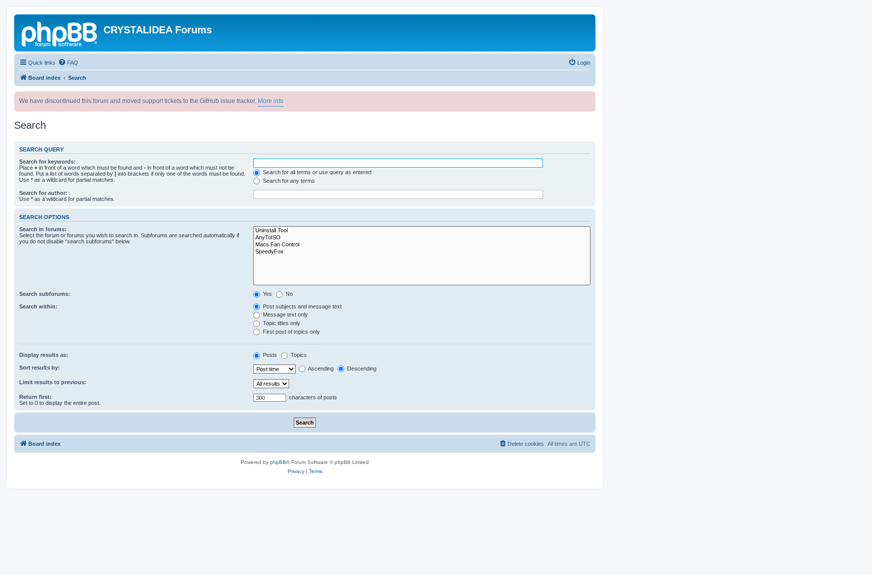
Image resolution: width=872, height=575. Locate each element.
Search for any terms (288, 181)
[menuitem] (68, 63)
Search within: (38, 306)
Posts (269, 355)
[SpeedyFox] (421, 251)
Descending (361, 368)
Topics (298, 355)
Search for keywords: (47, 162)
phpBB (278, 462)
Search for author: (43, 193)
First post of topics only (290, 332)
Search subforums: (44, 294)
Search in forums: (43, 229)
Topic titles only (280, 323)
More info (271, 100)
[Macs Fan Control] (421, 244)
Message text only (284, 314)
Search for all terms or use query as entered (316, 172)
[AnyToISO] (421, 237)
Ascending (320, 368)
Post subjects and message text (301, 306)
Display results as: (43, 355)
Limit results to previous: (52, 382)
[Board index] (60, 33)
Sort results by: (39, 367)
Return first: (35, 397)
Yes (266, 294)
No (288, 294)
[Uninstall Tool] (421, 230)
